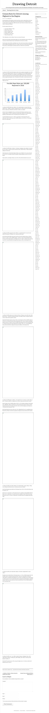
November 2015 (37, 206)
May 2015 (36, 214)
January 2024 (37, 73)
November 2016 (37, 189)
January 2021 (37, 119)
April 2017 (36, 182)
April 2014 (36, 232)
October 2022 (37, 90)
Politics (36, 29)
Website (3, 698)
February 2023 (37, 84)
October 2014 (37, 224)
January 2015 (37, 220)
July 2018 (36, 161)
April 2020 (36, 132)
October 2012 (37, 257)
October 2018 (37, 157)
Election (36, 22)
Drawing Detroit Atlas (12, 10)
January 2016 (37, 203)
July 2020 (36, 128)
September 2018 (37, 158)
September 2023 (37, 76)
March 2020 (37, 133)
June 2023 (36, 80)
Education (36, 21)
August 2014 (37, 227)
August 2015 (37, 210)
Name (3, 693)
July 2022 (36, 94)
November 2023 (37, 75)
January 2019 (37, 153)
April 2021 (36, 115)
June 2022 (36, 96)
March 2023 (37, 83)
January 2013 (37, 253)
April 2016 (36, 199)
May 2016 (36, 197)
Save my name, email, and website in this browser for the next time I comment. (15, 701)
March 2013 (37, 250)
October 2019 (37, 140)
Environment (37, 24)
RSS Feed (46, 1)
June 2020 (36, 129)
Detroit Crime (16, 669)
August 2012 (37, 260)
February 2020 (37, 135)
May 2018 (36, 164)
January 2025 (37, 65)
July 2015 (36, 211)
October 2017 (37, 174)
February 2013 (37, 252)
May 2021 (36, 114)
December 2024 (37, 66)
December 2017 (37, 171)
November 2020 (37, 122)
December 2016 (37, 188)
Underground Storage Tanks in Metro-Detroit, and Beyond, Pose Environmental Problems (41, 49)
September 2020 (37, 125)
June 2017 (36, 179)
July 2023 (36, 79)
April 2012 (36, 266)
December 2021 (37, 104)
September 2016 (37, 192)
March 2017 (37, 183)
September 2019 (37, 142)
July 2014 (36, 228)
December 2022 (37, 87)
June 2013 (36, 246)
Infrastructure (37, 28)
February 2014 (37, 235)
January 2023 (37, 86)
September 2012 (37, 259)
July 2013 (36, 245)
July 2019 (36, 144)
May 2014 (36, 231)
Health (36, 25)
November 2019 (37, 139)
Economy (36, 20)
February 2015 (37, 218)
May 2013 (36, 248)
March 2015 (37, 217)
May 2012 (36, 264)
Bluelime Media (33, 710)
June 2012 (36, 263)
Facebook (45, 1)
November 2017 (37, 172)
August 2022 (37, 93)
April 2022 (36, 98)
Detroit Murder (23, 669)
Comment (4, 681)
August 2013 (37, 243)
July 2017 (36, 178)
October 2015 (37, 207)
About (4, 10)
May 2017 (36, 181)
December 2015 (37, 204)
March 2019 (37, 150)
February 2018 (37, 168)
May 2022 (36, 97)
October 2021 (37, 107)
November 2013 (37, 239)
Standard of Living (10, 669)
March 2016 (37, 200)
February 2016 (37, 202)
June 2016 (36, 196)
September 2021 (37, 108)
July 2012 (36, 262)
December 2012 (37, 255)
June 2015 (36, 213)
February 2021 (37, 118)
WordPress (24, 710)
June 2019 (36, 146)
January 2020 (37, 136)
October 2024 (37, 69)
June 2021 (36, 112)
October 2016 (37, 190)
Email (3, 696)
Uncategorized (37, 34)
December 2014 (37, 221)
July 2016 (36, 195)
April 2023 (36, 82)
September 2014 (37, 225)
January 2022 (37, 103)
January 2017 (37, 186)
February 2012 (37, 267)
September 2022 (37, 91)
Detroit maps (19, 669)
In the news (6, 669)
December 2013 (37, 238)
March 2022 (37, 100)
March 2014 (37, 234)
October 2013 (37, 241)
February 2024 (37, 72)
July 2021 (36, 111)
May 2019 (36, 147)
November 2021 (37, 105)
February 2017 (37, 185)
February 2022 (37, 101)
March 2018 (37, 167)
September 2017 (37, 175)
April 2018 (36, 165)
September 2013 (37, 242)
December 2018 (37, 154)
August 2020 (37, 126)
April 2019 (36, 149)
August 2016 (37, 193)
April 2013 (36, 249)
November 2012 (37, 256)
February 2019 (37, 151)
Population (36, 31)
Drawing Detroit (24, 4)
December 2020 (37, 121)
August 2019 (37, 143)
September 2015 (37, 209)
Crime (36, 18)
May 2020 (36, 130)
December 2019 (37, 137)
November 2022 (37, 89)
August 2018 (37, 160)
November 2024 (37, 68)
